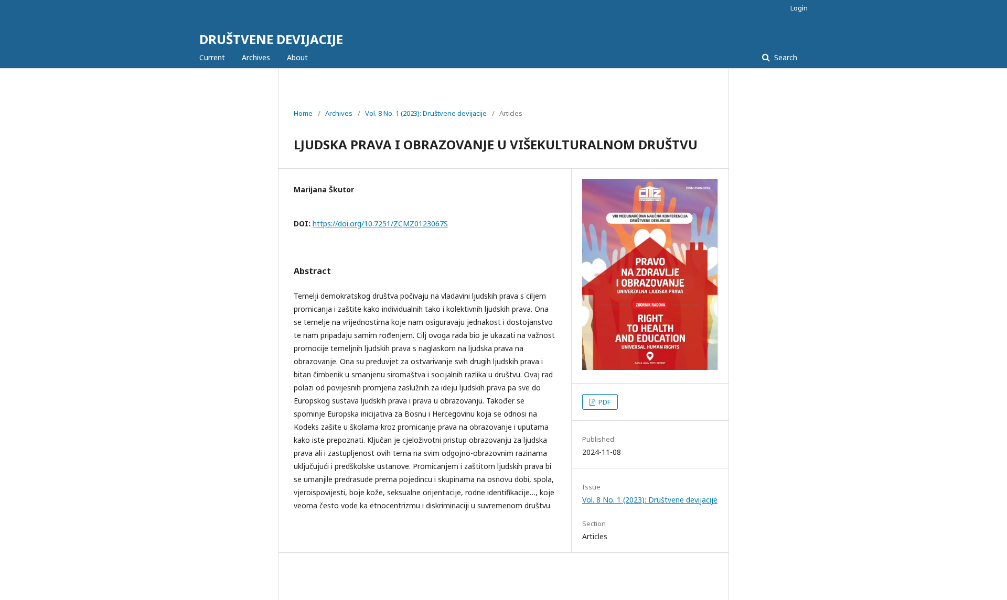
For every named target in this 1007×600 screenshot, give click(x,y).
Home (303, 113)
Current (212, 57)
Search (784, 57)
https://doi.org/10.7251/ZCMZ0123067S (380, 223)
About (297, 57)
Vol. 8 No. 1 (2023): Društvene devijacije (426, 113)
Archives (256, 57)
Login (799, 8)
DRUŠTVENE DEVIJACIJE (271, 39)
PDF (603, 402)
